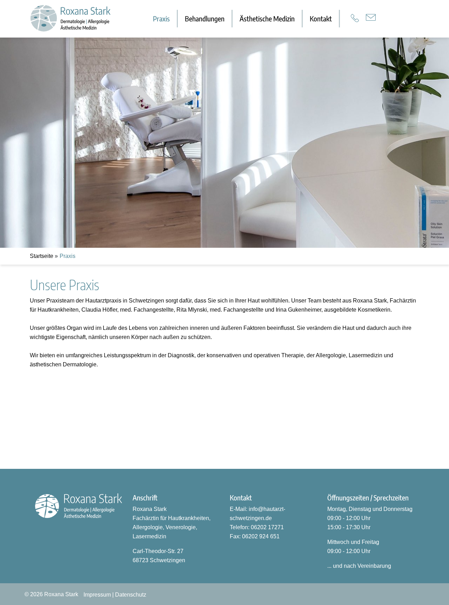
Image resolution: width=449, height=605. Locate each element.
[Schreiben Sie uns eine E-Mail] (371, 17)
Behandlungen (204, 18)
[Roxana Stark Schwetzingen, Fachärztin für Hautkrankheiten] (63, 18)
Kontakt (321, 18)
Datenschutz (130, 595)
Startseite (41, 256)
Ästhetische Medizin (267, 18)
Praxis (161, 18)
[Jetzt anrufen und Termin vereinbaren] (355, 18)
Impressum (97, 595)
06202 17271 (267, 527)
